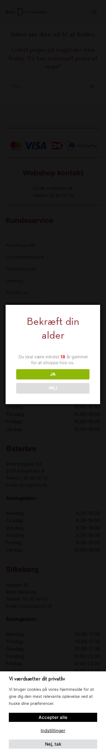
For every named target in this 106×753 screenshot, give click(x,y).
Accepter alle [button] (53, 717)
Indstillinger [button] (53, 730)
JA (53, 374)
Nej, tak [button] (53, 744)
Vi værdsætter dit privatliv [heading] (37, 679)
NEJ (53, 388)
